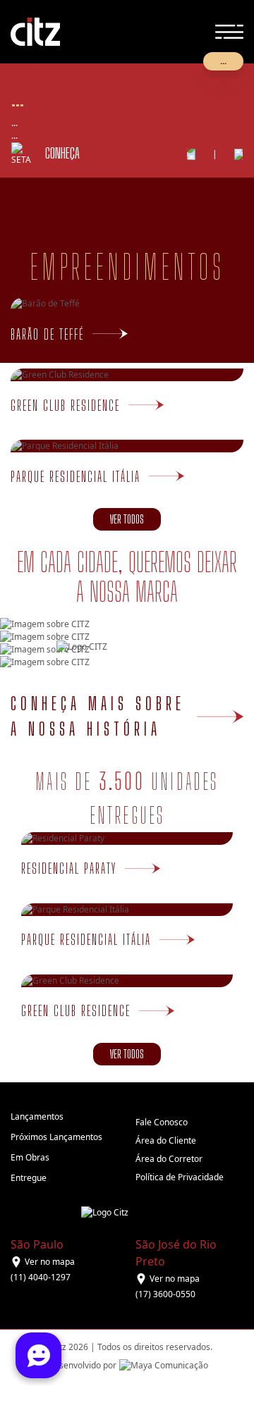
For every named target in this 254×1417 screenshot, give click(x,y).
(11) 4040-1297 (41, 1277)
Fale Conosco (161, 1122)
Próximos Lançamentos (56, 1137)
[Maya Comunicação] (162, 1365)
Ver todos (127, 519)
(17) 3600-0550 (165, 1294)
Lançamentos (37, 1116)
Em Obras (30, 1157)
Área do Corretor (168, 1159)
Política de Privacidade (179, 1177)
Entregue (29, 1178)
